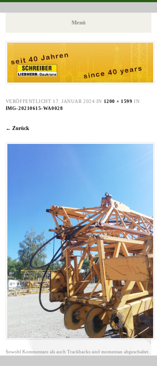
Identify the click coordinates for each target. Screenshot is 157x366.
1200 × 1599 (118, 101)
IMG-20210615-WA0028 (34, 108)
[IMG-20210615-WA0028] (80, 338)
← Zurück (17, 128)
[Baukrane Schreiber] (80, 82)
